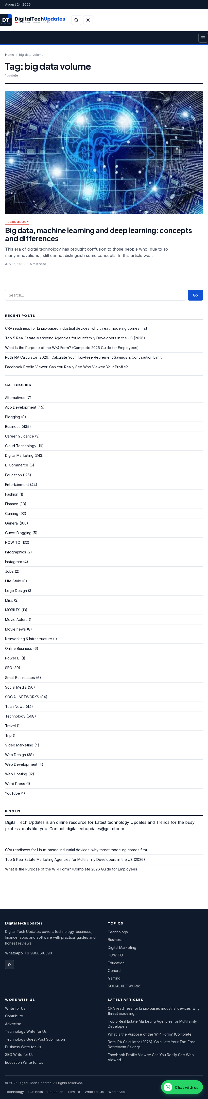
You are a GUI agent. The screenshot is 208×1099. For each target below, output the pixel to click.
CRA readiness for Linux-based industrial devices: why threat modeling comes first (76, 328)
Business (13, 426)
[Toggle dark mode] (88, 20)
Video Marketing (19, 745)
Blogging (12, 417)
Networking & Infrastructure (28, 639)
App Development (20, 407)
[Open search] (76, 20)
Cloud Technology (20, 446)
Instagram (13, 562)
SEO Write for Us (19, 1054)
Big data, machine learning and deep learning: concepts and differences (98, 234)
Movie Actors (16, 619)
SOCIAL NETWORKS (22, 697)
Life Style (13, 581)
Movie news (15, 629)
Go (195, 295)
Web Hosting (16, 774)
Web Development (21, 764)
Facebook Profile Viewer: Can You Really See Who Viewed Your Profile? (66, 367)
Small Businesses (20, 677)
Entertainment (17, 484)
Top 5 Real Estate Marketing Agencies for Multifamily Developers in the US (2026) (75, 338)
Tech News (15, 706)
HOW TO (12, 542)
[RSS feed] (9, 964)
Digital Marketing (19, 455)
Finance (11, 504)
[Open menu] (203, 38)
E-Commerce (16, 465)
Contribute (14, 1016)
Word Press (15, 783)
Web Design (15, 755)
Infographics (15, 552)
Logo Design (16, 590)
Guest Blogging (18, 533)
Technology (17, 222)
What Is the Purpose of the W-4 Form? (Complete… (151, 1034)
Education (13, 475)
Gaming (11, 513)
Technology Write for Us (26, 1031)
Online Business (18, 648)
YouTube (12, 793)
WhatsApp (116, 1092)
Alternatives (15, 397)
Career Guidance (19, 436)
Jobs (9, 571)
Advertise (13, 1024)
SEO (8, 668)
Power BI (12, 658)
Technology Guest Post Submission (35, 1039)
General (12, 523)
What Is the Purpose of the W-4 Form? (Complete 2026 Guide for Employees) (72, 347)
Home (9, 55)
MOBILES (12, 610)
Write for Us (15, 1008)
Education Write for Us (24, 1062)
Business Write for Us (23, 1047)
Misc (9, 600)
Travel (10, 726)
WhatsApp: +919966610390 (28, 953)
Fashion (11, 494)
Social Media (16, 687)
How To (74, 1092)
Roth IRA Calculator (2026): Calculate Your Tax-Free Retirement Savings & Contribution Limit (83, 357)
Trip (8, 735)
